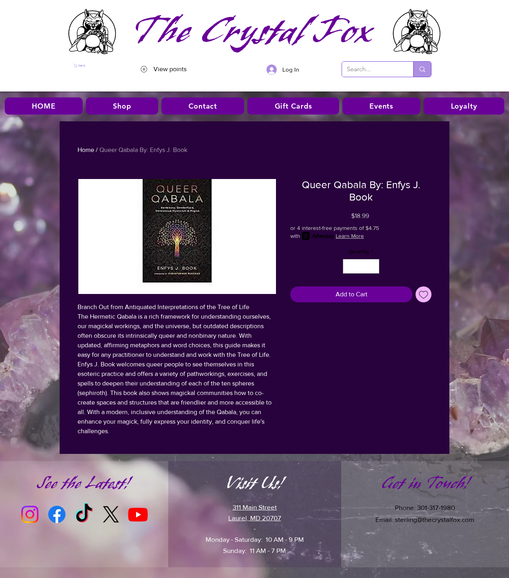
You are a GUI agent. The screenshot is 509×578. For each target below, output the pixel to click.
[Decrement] (349, 266)
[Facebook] (56, 514)
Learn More (350, 236)
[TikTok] (83, 514)
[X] (110, 514)
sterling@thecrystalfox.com (434, 519)
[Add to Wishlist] (423, 294)
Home (86, 149)
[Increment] (373, 266)
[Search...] (422, 69)
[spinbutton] (361, 266)
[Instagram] (29, 514)
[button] (95, 65)
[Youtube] (138, 514)
